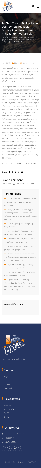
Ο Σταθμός (8, 380)
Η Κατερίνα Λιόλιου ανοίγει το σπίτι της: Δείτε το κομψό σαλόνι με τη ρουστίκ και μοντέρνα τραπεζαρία (20, 257)
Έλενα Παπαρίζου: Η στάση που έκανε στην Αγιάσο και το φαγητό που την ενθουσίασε (20, 202)
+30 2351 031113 (12, 438)
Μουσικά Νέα (9, 409)
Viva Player (8, 405)
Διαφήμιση (8, 384)
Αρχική (6, 376)
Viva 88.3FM (32, 462)
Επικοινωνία (8, 388)
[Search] (33, 6)
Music (16, 63)
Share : (5, 172)
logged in (15, 183)
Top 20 (6, 413)
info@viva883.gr (11, 442)
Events (6, 417)
